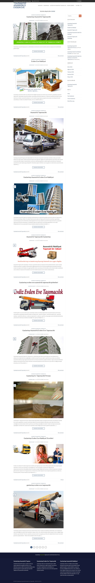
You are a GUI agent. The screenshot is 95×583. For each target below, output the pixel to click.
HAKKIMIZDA (46, 5)
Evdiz (53, 11)
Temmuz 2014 (70, 72)
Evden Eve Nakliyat (38, 61)
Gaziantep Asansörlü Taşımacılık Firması (72, 46)
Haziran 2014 (70, 74)
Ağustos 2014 (70, 69)
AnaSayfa (40, 5)
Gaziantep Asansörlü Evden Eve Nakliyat (38, 177)
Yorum (62, 479)
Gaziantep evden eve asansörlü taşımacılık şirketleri (38, 282)
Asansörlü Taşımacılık (38, 112)
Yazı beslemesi (70, 96)
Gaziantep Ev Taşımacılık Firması (38, 376)
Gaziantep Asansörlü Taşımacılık (58, 5)
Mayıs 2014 (70, 76)
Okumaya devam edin (38, 51)
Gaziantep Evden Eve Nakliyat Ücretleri (38, 438)
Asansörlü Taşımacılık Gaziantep (38, 237)
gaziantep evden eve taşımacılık (38, 485)
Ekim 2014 (69, 66)
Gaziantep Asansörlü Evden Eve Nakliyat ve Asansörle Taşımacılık (74, 57)
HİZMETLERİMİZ (70, 5)
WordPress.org (70, 101)
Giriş (68, 93)
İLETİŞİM (78, 5)
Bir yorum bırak (61, 55)
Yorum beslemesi (71, 98)
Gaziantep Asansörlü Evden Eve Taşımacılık (38, 330)
